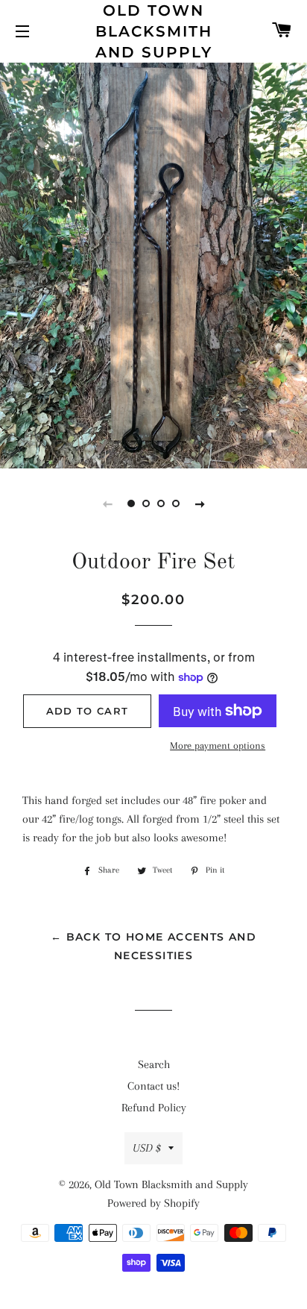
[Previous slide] (107, 503)
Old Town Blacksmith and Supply (153, 31)
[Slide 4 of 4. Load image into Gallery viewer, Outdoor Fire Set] (175, 503)
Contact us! (153, 1086)
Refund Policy (153, 1107)
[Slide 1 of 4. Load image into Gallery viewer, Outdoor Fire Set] (131, 503)
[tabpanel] (153, 263)
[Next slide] (199, 503)
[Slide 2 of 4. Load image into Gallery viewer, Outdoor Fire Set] (146, 503)
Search (154, 1064)
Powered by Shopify (153, 1203)
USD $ (147, 1148)
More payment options (217, 745)
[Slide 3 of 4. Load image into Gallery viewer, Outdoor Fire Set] (161, 503)
